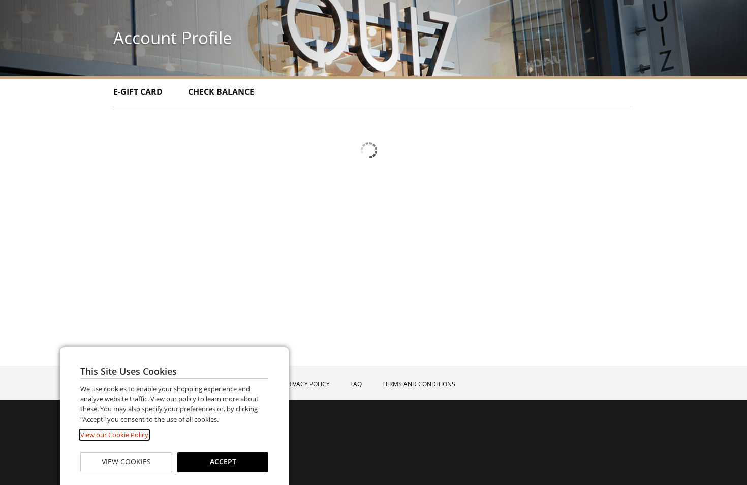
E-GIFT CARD (138, 91)
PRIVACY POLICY (307, 383)
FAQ (356, 383)
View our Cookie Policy (114, 434)
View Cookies (126, 462)
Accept (222, 462)
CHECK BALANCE (221, 91)
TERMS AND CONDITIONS (418, 383)
